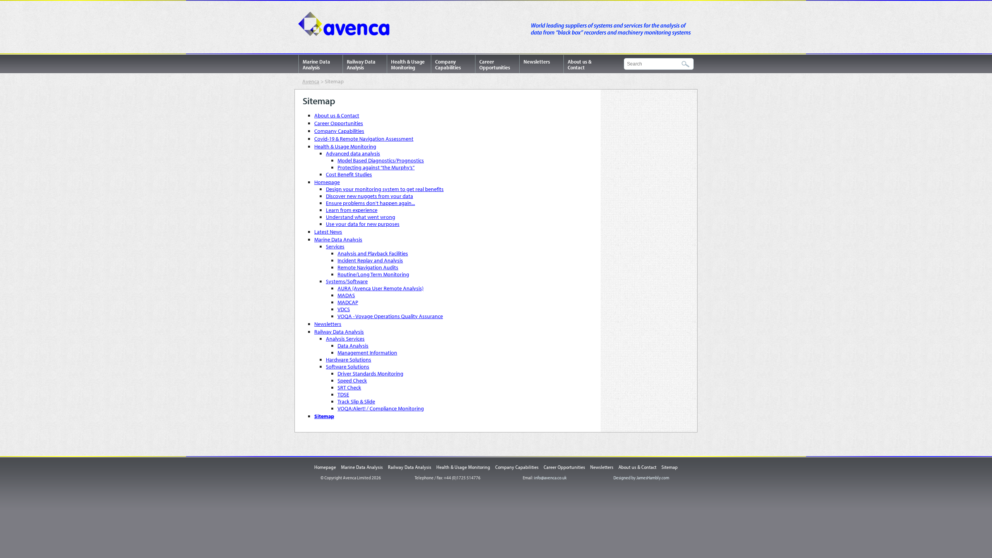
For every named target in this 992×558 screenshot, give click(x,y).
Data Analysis (353, 345)
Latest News (328, 231)
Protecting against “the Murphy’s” (376, 167)
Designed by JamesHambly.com (641, 477)
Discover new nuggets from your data (369, 196)
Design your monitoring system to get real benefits (385, 189)
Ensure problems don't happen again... (370, 203)
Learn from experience (351, 210)
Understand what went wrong (360, 217)
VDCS (344, 309)
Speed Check (352, 380)
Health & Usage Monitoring (408, 64)
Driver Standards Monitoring (370, 373)
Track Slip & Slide (356, 401)
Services (335, 246)
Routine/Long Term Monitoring (373, 274)
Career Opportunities (494, 64)
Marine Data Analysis (316, 64)
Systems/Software (347, 281)
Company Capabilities (448, 64)
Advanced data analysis (353, 153)
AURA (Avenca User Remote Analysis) (381, 288)
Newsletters (537, 61)
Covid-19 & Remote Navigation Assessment (363, 138)
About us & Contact (579, 64)
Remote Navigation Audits (368, 267)
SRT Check (349, 387)
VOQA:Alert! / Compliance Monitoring (381, 408)
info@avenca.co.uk (550, 477)
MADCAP (348, 302)
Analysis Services (345, 338)
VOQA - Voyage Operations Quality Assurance (390, 316)
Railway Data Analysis (361, 64)
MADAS (346, 295)
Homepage (327, 182)
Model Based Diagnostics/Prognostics (381, 160)
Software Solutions (347, 366)
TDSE (343, 394)
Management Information (367, 352)
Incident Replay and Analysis (370, 260)
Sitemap (324, 416)
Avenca (346, 25)
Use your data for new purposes (363, 223)
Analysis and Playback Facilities (373, 253)
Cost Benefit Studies (349, 174)
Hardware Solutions (348, 359)
